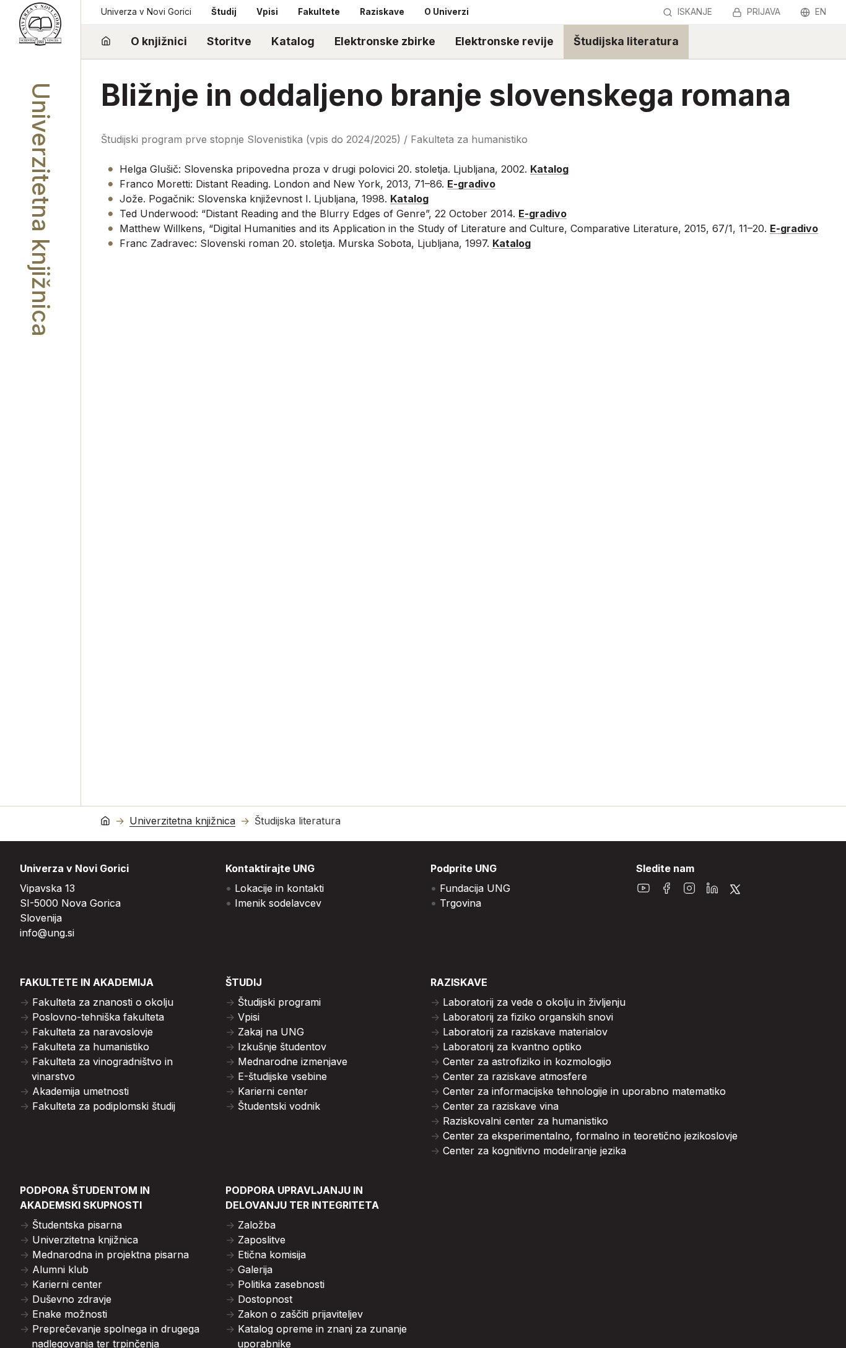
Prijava (763, 12)
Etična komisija (272, 1254)
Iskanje (695, 12)
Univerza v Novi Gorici (146, 12)
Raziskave (382, 12)
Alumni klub (60, 1269)
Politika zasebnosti (281, 1284)
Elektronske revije (504, 41)
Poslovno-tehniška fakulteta (98, 1017)
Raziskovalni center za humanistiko (525, 1121)
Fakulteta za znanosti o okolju (102, 1002)
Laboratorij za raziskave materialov (525, 1032)
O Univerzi (446, 12)
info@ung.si (47, 933)
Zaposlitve (262, 1240)
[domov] (106, 42)
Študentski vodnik (279, 1106)
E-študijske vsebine (282, 1076)
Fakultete (319, 12)
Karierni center (273, 1091)
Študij (224, 12)
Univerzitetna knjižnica (182, 821)
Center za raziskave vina (501, 1106)
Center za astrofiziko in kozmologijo (527, 1061)
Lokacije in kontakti (279, 888)
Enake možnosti (69, 1314)
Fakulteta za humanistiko (90, 1046)
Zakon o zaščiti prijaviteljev (300, 1314)
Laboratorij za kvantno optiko (512, 1046)
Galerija (255, 1269)
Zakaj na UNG (271, 1032)
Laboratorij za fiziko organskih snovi (528, 1017)
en (820, 12)
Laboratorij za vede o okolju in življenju (534, 1002)
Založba (257, 1225)
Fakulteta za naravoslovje (92, 1032)
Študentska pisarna (77, 1225)
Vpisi (267, 12)
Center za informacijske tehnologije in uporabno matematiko (584, 1091)
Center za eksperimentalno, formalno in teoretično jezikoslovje (590, 1136)
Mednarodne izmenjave (292, 1061)
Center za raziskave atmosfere (515, 1076)
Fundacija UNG (475, 888)
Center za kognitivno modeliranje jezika (534, 1150)
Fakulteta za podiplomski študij (103, 1106)
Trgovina (460, 903)
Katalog (293, 41)
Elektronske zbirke (384, 41)
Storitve (229, 41)
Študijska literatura (626, 41)
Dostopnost (265, 1299)
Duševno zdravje (71, 1299)
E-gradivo (471, 184)
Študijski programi (279, 1002)
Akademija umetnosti (80, 1091)
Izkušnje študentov (282, 1046)
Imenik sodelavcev (278, 903)
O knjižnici (159, 41)
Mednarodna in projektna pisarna (110, 1254)
